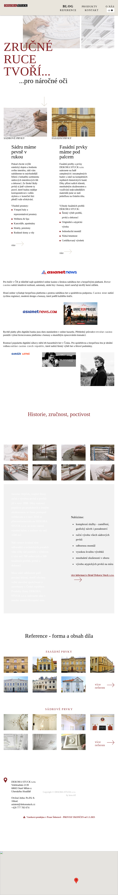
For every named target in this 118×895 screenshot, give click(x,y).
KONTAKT (92, 10)
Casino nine (100, 293)
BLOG (68, 6)
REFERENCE (68, 10)
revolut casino (104, 332)
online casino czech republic (27, 346)
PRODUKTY (89, 6)
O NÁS (110, 6)
